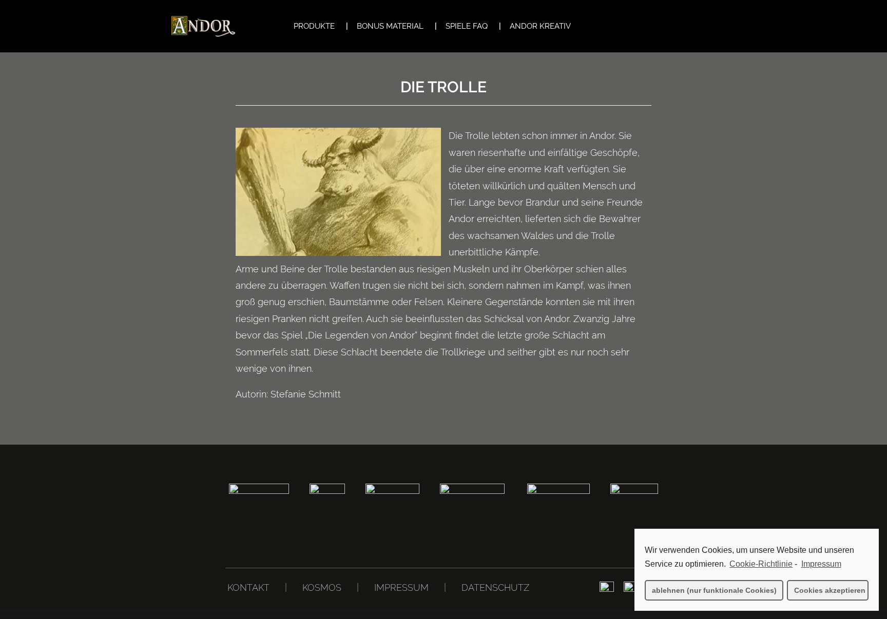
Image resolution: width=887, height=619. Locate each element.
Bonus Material (390, 27)
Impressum (401, 587)
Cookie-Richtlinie (761, 564)
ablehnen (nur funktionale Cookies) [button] (714, 590)
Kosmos (321, 587)
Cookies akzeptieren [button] (829, 590)
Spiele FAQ (467, 27)
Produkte (314, 27)
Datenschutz (495, 587)
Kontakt (248, 587)
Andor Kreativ (540, 27)
